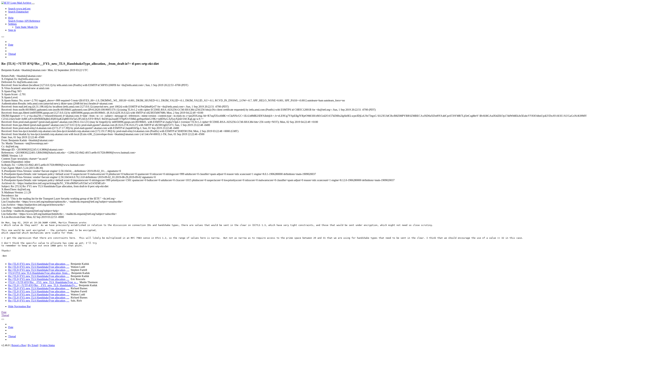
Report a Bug (18, 345)
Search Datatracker (18, 11)
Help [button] (10, 17)
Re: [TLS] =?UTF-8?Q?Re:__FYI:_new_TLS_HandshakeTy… (42, 285)
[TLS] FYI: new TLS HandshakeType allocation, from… (39, 273)
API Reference (32, 20)
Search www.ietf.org (19, 8)
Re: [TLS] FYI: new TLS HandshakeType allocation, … (38, 263)
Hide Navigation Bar (19, 306)
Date (10, 44)
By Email (33, 345)
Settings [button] (12, 23)
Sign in (12, 30)
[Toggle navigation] (33, 3)
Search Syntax (16, 20)
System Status (47, 345)
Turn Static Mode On (26, 27)
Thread (12, 53)
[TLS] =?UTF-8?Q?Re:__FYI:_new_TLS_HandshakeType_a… (43, 282)
